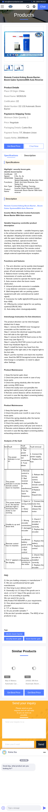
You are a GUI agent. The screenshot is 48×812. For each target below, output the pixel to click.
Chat (43, 6)
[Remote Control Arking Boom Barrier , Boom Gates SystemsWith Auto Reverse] (24, 44)
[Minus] (44, 752)
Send (41, 744)
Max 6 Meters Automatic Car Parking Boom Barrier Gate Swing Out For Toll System (13, 682)
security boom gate (13, 639)
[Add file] (3, 808)
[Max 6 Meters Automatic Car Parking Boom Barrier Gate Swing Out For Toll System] (14, 668)
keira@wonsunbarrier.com (14, 2)
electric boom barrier (14, 634)
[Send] (44, 808)
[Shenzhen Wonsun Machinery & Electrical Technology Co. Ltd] (11, 7)
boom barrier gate (33, 639)
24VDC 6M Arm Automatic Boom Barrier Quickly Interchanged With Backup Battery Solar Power (34, 682)
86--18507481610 (39, 2)
